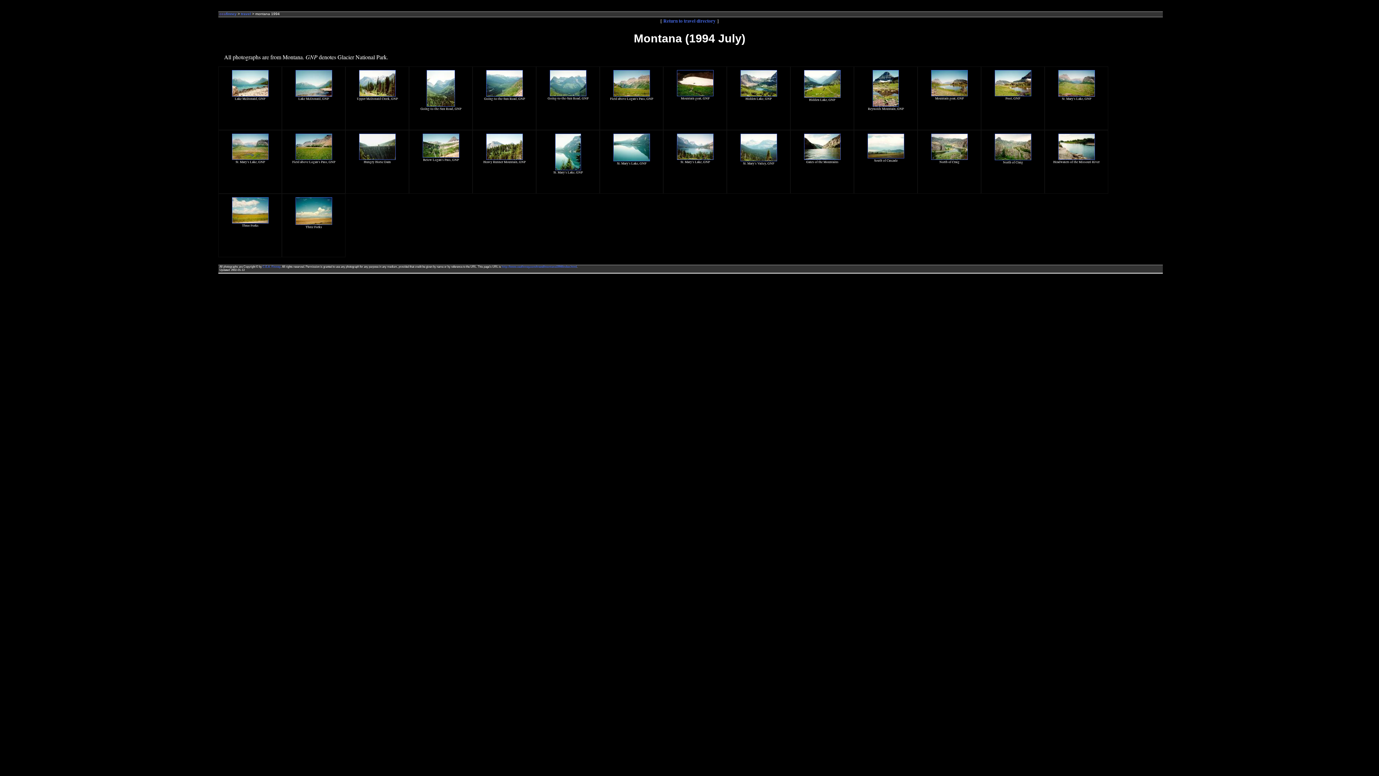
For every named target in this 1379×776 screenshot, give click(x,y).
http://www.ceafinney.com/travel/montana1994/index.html (539, 266)
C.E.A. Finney (271, 266)
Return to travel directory (689, 20)
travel (246, 14)
